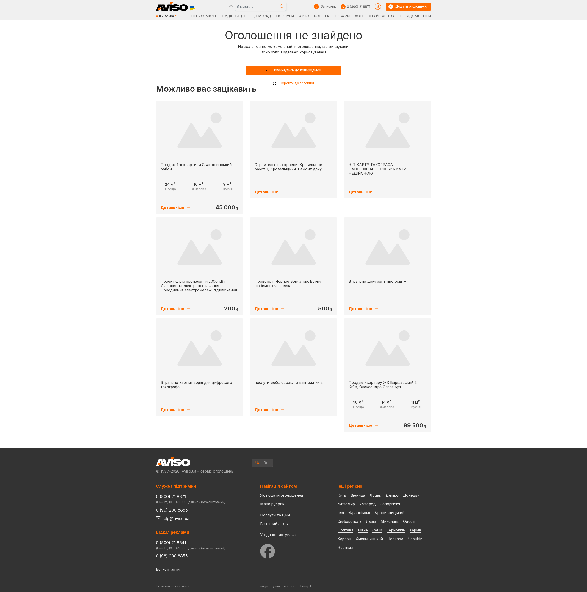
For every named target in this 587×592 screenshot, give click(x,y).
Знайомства (381, 16)
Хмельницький (369, 539)
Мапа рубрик (272, 504)
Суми (377, 530)
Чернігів (415, 539)
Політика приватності (173, 586)
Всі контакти (168, 569)
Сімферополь (349, 521)
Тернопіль (396, 530)
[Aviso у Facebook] (290, 550)
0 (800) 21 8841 (171, 542)
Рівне (363, 530)
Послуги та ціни (275, 515)
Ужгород (368, 504)
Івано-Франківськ (354, 513)
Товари (342, 16)
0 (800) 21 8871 (358, 6)
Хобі (359, 16)
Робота (321, 16)
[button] (294, 70)
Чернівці (345, 547)
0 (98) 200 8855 (172, 555)
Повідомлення (415, 16)
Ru (265, 462)
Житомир (346, 504)
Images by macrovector (277, 586)
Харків (415, 530)
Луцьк (375, 495)
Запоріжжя (390, 504)
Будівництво (235, 16)
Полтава (345, 530)
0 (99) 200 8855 (172, 510)
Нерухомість (204, 16)
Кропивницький (389, 513)
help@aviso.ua (175, 518)
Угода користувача (278, 534)
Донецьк (411, 495)
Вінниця (358, 495)
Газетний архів (274, 524)
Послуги (285, 16)
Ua (257, 462)
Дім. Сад (262, 16)
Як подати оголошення (281, 495)
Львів (371, 521)
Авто (304, 16)
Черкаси (395, 539)
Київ (342, 495)
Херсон (344, 539)
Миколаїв (390, 521)
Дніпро (392, 495)
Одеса (409, 521)
